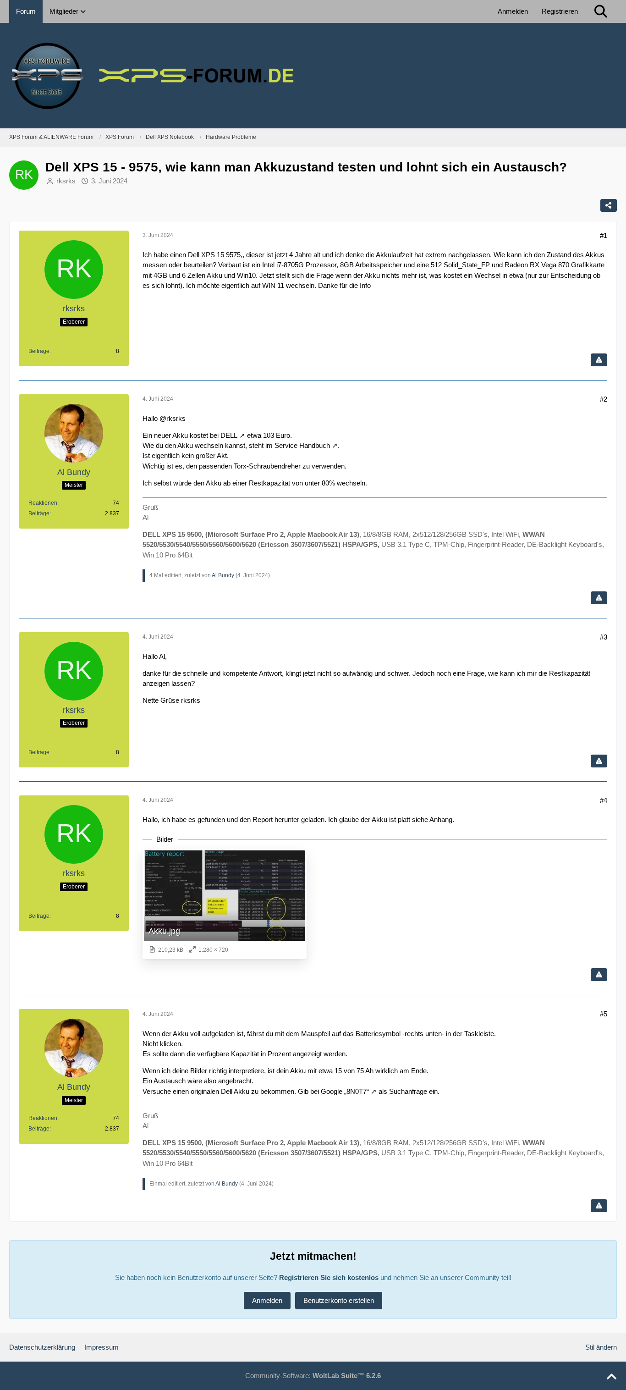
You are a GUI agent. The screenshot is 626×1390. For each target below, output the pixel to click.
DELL (228, 435)
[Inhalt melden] (599, 359)
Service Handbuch (302, 445)
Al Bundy (223, 575)
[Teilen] (608, 205)
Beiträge (38, 351)
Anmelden (513, 11)
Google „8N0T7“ (345, 1091)
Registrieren (560, 11)
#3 (603, 637)
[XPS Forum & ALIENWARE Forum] (313, 76)
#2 (603, 399)
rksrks (66, 181)
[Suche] (601, 11)
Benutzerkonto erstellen (338, 1300)
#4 (603, 800)
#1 (603, 235)
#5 (603, 1014)
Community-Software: (313, 1375)
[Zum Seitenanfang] (611, 1377)
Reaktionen (42, 503)
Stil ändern (601, 1347)
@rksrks (172, 418)
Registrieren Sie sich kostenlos (329, 1277)
